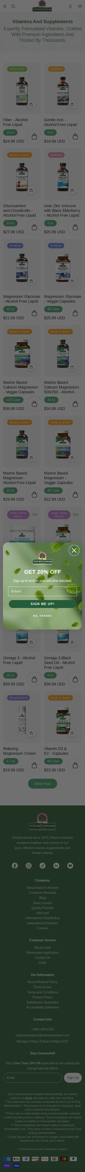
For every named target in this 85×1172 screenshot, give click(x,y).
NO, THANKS (42, 616)
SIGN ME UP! (43, 604)
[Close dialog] (74, 550)
